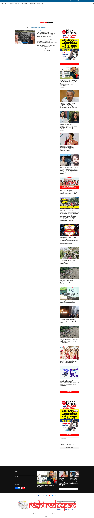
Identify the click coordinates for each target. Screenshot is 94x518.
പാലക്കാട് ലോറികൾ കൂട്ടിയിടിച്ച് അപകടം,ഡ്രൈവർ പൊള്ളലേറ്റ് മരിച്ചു (68, 321)
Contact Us (22, 0)
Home (15, 0)
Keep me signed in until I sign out (68, 444)
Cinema (11, 3)
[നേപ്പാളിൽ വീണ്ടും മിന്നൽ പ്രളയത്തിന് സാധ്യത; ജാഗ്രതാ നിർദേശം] (69, 273)
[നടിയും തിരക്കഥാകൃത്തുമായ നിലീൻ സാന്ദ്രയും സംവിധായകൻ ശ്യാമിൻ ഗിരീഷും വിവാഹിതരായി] (69, 352)
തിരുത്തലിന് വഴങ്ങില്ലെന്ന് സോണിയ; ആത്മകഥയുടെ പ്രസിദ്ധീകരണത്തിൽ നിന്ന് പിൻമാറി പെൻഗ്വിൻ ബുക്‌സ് (69, 148)
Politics (17, 3)
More (43, 3)
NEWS (6, 3)
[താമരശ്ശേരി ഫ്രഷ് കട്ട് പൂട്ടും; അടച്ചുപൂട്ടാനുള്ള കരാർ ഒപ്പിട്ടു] (69, 293)
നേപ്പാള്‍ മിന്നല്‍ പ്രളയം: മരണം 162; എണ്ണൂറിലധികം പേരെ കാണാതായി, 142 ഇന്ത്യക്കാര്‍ (69, 341)
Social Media (25, 3)
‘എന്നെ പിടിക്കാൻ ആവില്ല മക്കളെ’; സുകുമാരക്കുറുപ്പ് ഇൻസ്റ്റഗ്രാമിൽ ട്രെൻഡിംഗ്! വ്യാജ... (74, 481)
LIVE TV (38, 3)
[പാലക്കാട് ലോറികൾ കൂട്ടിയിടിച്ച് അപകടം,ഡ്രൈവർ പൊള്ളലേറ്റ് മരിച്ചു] (69, 312)
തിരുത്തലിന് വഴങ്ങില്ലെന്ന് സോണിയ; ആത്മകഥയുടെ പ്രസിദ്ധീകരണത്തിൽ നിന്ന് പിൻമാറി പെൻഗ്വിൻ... (63, 482)
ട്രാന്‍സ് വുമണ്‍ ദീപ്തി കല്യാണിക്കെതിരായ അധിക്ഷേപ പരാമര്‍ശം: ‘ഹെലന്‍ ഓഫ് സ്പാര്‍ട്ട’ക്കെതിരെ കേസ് (68, 127)
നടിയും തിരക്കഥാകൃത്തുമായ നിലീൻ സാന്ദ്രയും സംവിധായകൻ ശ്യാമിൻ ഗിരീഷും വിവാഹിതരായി (69, 361)
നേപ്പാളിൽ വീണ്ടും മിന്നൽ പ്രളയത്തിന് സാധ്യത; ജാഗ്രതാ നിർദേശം (68, 282)
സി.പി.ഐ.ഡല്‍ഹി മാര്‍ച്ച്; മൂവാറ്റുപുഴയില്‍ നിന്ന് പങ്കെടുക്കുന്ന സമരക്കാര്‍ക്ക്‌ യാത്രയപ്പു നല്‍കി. (69, 192)
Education (32, 3)
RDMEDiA (60, 513)
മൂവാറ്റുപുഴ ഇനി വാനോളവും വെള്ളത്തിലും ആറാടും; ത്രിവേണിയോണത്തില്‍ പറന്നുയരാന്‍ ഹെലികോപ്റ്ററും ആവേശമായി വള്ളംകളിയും (69, 382)
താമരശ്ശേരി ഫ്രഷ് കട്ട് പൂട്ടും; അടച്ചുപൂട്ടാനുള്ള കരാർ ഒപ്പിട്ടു (67, 301)
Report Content (34, 0)
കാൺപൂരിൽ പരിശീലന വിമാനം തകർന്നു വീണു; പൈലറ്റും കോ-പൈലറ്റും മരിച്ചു (68, 262)
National (41, 30)
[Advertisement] (47, 13)
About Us (19, 0)
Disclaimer (26, 0)
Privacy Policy (29, 0)
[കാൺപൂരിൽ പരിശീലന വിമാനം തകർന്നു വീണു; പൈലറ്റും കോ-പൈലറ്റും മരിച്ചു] (69, 253)
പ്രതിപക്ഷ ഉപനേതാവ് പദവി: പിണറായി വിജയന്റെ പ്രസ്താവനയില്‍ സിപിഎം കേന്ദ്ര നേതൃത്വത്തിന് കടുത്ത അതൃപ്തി (68, 105)
